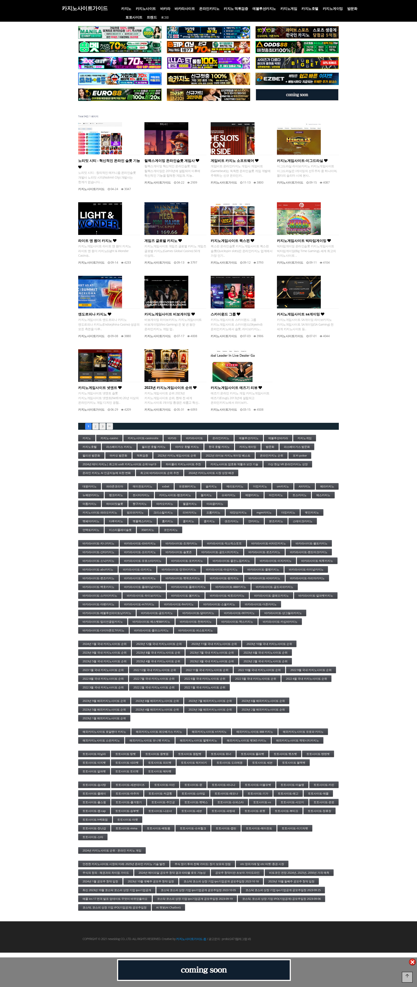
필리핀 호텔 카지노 (154, 447)
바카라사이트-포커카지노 (187, 561)
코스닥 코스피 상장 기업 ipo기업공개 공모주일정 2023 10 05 (198, 890)
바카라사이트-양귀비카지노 (179, 569)
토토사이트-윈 (193, 785)
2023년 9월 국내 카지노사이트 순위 (105, 652)
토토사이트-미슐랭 (292, 785)
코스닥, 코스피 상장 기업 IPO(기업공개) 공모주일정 (115, 907)
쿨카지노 (188, 521)
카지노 (126, 8)
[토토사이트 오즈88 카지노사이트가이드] (297, 47)
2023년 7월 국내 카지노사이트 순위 (212, 652)
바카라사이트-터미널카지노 (306, 569)
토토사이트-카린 (324, 785)
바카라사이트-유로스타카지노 (143, 561)
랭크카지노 (116, 495)
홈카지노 (167, 521)
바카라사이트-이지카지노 (276, 561)
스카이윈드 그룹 (224, 314)
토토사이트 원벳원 (157, 754)
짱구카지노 (140, 504)
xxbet (165, 486)
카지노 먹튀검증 (236, 8)
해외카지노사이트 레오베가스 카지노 (159, 732)
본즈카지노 (276, 521)
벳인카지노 (312, 512)
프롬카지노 (213, 512)
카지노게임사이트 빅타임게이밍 (302, 240)
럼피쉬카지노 (135, 512)
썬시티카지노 (141, 495)
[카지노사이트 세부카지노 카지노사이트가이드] (208, 32)
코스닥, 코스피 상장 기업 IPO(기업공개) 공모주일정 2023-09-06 (281, 899)
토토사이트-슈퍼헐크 (193, 828)
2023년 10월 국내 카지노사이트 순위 (269, 644)
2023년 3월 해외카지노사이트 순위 (210, 709)
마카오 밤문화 (118, 455)
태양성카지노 (238, 512)
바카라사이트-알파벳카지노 (315, 595)
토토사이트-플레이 (94, 793)
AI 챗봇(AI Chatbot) (168, 907)
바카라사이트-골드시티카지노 (220, 552)
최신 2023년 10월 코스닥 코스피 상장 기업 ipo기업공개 (117, 890)
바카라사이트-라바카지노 (140, 543)
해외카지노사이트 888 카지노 (254, 732)
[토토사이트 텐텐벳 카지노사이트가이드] (297, 32)
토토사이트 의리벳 (159, 763)
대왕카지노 (90, 486)
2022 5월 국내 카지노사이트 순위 (255, 679)
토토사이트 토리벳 (127, 771)
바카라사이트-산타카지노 (98, 552)
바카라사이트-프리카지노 (140, 552)
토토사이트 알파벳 (94, 771)
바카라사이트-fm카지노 (179, 604)
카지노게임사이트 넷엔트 (98, 387)
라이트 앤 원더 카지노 (95, 240)
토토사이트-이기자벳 (295, 828)
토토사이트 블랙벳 (293, 763)
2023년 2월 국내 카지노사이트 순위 (265, 661)
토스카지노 (300, 495)
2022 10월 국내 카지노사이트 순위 (259, 670)
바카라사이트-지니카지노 (98, 543)
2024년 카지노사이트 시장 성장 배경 (211, 473)
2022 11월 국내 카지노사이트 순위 (207, 670)
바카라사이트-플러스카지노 (151, 630)
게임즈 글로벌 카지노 (161, 240)
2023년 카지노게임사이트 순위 (168, 387)
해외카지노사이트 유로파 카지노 (303, 732)
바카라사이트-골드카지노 (157, 613)
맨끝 (109, 426)
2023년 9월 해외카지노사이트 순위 (104, 701)
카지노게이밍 (333, 8)
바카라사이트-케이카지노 (140, 578)
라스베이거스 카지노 (119, 447)
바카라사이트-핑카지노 (224, 578)
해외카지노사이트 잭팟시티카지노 (297, 740)
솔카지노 (211, 486)
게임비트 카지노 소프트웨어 (233, 160)
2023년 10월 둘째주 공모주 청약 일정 (291, 881)
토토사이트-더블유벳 (258, 785)
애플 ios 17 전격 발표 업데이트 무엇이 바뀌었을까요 (115, 899)
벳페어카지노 (91, 521)
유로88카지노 (187, 486)
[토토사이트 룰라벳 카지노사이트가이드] (208, 63)
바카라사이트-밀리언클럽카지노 (103, 622)
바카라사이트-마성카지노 (222, 569)
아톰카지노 (90, 504)
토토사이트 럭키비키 (194, 763)
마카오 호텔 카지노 (187, 447)
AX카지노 (305, 486)
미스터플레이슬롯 (120, 530)
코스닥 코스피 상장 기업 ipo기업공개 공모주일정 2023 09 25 (283, 890)
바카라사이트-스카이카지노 (100, 595)
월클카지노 (190, 504)
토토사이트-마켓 (127, 819)
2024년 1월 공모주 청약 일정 (100, 881)
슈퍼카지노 (229, 495)
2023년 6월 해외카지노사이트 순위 (263, 701)
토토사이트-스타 (93, 837)
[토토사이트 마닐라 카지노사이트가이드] (120, 32)
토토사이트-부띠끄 (286, 811)
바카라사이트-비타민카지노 (268, 543)
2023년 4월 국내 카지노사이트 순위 (158, 661)
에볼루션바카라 (278, 438)
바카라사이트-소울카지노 (219, 604)
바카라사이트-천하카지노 (196, 622)
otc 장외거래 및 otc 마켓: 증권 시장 (262, 864)
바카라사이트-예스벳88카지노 (151, 622)
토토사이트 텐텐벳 (318, 754)
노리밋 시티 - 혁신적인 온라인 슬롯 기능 (109, 160)
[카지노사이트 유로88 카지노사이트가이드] (120, 95)
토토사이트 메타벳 (159, 771)
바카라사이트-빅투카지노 (317, 561)
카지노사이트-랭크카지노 (175, 495)
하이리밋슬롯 (114, 504)
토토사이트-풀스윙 (94, 802)
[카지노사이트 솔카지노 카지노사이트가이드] (208, 79)
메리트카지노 (235, 486)
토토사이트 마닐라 (94, 754)
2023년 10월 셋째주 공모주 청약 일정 (151, 881)
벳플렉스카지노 (142, 521)
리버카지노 (190, 512)
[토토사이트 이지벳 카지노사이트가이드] (297, 79)
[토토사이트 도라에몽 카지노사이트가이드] (120, 79)
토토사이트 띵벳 (125, 754)
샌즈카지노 (232, 521)
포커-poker (300, 455)
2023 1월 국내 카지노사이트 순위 (103, 670)
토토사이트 (134, 17)
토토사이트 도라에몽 (230, 763)
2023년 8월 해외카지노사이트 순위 (157, 701)
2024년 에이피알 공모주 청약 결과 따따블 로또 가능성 (172, 873)
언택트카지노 (91, 530)
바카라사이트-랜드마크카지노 (309, 552)
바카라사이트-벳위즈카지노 (182, 578)
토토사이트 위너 (221, 754)
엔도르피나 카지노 (93, 314)
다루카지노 (116, 521)
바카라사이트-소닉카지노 (98, 561)
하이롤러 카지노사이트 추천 (183, 464)
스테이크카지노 (303, 521)
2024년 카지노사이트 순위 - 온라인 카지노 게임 (112, 850)
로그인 (165, 17)
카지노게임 (288, 8)
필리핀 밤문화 (91, 455)
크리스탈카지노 (163, 512)
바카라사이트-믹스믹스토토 (224, 543)
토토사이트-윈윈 (324, 802)
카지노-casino (109, 438)
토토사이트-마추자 (127, 793)
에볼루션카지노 (264, 8)
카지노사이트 (146, 8)
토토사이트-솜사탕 (94, 785)
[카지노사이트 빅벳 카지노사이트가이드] (297, 63)
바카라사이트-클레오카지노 (271, 595)
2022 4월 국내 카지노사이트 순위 (306, 679)
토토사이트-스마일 (193, 793)
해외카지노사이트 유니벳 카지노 (149, 740)
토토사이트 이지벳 (94, 763)
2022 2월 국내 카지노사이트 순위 (154, 687)
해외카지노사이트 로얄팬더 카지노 (104, 732)
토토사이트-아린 (164, 785)
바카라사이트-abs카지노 (98, 569)
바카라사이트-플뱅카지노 (263, 569)
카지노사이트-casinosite (143, 438)
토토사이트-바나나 (223, 785)
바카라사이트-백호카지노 (98, 587)
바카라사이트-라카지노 (137, 569)
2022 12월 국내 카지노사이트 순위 (154, 670)
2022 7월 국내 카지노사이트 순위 (154, 679)
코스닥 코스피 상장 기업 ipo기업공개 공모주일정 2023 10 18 (221, 881)
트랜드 (152, 17)
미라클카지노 (215, 504)
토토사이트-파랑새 (223, 811)
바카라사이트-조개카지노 (181, 543)
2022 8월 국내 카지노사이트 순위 (103, 679)
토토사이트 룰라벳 (252, 754)
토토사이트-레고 (288, 793)
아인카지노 (276, 495)
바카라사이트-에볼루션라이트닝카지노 (107, 613)
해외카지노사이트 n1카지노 (209, 732)
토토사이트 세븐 (262, 763)
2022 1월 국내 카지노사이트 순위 (204, 687)
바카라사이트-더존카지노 (261, 604)
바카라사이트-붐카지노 (185, 595)
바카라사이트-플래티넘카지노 (143, 587)
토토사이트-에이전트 (259, 828)
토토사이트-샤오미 (292, 802)
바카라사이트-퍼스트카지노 (195, 630)
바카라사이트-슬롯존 (178, 552)
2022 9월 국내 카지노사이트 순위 (311, 670)
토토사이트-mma (126, 828)
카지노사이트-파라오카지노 (100, 512)
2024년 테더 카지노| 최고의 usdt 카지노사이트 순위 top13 (119, 464)
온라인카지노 (209, 8)
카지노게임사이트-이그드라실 (300, 160)
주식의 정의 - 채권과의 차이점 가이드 (106, 873)
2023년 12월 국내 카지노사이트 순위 (159, 644)
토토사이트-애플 (318, 793)
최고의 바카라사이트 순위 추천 (159, 473)
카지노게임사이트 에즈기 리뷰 (234, 387)
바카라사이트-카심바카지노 (280, 622)
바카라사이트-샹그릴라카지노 (283, 613)
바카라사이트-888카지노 (230, 587)
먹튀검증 (142, 455)
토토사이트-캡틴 (226, 828)
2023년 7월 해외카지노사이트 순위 (210, 701)
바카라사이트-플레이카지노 (188, 587)
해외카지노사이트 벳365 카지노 (246, 740)
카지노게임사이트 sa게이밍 (299, 314)
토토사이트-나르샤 (160, 811)
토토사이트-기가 (258, 793)
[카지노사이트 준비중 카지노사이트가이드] (203, 970)
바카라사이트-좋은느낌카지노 (231, 561)
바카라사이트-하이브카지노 (144, 595)
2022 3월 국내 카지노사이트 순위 (103, 687)
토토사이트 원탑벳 (189, 754)
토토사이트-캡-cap (94, 811)
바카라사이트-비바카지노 (264, 578)
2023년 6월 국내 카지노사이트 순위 (265, 652)
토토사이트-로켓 (255, 811)
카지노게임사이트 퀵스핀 (231, 240)
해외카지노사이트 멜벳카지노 (198, 740)
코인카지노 (171, 530)
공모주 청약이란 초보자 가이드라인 (237, 873)
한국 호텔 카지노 (219, 447)
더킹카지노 (260, 486)
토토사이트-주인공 (163, 802)
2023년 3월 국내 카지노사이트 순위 (212, 661)
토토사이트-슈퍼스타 (230, 802)
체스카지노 (323, 495)
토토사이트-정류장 (319, 811)
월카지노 (206, 495)
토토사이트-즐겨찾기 (129, 802)
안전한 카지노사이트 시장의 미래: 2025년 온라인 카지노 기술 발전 (124, 864)
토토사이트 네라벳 (127, 763)
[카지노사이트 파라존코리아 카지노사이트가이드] (208, 95)
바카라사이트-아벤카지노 (98, 604)
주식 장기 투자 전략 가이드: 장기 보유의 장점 (203, 864)
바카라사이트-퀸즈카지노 (98, 578)
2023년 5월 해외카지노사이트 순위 (104, 709)
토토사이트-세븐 (191, 811)
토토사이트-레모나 (226, 793)
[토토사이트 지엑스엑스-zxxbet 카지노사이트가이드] (120, 63)
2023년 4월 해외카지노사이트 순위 (157, 709)
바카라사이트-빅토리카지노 (227, 595)
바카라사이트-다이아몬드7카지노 (103, 630)
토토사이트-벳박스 (196, 802)
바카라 (165, 8)
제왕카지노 (252, 495)
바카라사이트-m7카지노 (139, 604)
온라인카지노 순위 (271, 455)
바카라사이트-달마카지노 (198, 613)
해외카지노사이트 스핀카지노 (101, 740)
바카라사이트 (185, 8)
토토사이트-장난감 (94, 828)
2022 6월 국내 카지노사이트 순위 (204, 679)
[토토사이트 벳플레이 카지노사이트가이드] (208, 47)
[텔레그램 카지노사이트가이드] (297, 95)
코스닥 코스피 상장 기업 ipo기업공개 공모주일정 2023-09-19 (195, 899)
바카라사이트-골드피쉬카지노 (274, 587)
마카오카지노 (164, 504)
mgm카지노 (264, 512)
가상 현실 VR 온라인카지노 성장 (288, 464)
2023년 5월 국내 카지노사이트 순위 (105, 661)
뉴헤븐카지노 (91, 495)
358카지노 (147, 530)
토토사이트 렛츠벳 (285, 754)
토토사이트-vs (262, 802)
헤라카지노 (327, 486)
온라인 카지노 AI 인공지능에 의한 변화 (107, 473)
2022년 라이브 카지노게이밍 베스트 (228, 455)
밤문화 (352, 8)
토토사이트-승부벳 (127, 811)
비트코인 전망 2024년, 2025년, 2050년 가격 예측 (299, 873)
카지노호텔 (309, 8)
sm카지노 (283, 486)
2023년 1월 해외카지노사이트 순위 (104, 718)
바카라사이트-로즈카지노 (264, 552)
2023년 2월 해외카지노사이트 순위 (263, 709)
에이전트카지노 (142, 486)
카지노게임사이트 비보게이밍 (167, 314)
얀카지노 (254, 521)
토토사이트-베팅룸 (158, 828)
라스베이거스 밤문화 (297, 447)
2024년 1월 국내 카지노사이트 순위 (105, 644)
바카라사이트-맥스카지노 (237, 622)
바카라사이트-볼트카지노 (312, 543)
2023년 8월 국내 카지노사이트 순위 (158, 652)
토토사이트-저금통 (160, 793)
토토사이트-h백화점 (95, 819)
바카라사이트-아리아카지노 (307, 578)
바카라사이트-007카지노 (239, 613)
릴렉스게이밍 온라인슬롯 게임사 (170, 160)
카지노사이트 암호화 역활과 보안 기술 (234, 464)
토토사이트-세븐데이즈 (130, 785)
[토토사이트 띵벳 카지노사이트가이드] (120, 47)
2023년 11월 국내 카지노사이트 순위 (214, 644)
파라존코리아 (114, 486)
